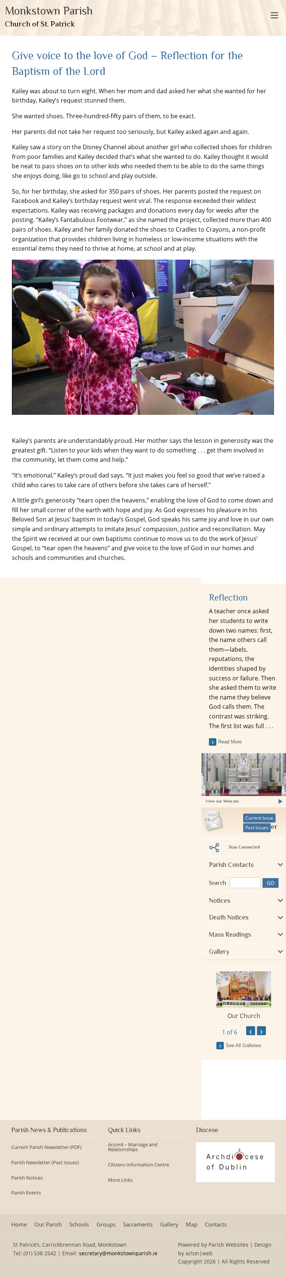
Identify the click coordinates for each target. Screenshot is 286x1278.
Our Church (244, 1016)
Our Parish (48, 1224)
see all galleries (243, 1045)
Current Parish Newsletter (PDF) (46, 1147)
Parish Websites (228, 1244)
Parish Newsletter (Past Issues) (45, 1162)
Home (19, 1224)
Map (191, 1224)
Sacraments (138, 1224)
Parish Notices (27, 1177)
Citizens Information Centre (138, 1164)
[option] (243, 995)
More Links (120, 1180)
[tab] (243, 864)
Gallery (169, 1224)
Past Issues (256, 827)
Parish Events (26, 1192)
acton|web (199, 1253)
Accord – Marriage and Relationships (133, 1147)
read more (230, 742)
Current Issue (259, 818)
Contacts (216, 1224)
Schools (79, 1224)
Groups (105, 1224)
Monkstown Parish (49, 16)
